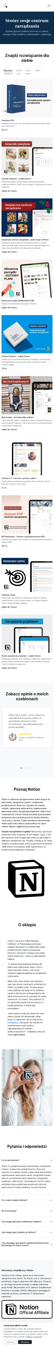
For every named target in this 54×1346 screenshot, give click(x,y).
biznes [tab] (19, 70)
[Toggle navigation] (48, 5)
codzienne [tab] (8, 73)
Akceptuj (25, 1342)
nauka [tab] (37, 70)
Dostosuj (10, 1342)
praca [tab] (28, 70)
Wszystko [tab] (8, 70)
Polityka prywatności (34, 1337)
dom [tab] (19, 73)
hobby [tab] (28, 73)
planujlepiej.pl (13, 1022)
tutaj (38, 826)
